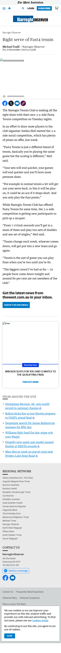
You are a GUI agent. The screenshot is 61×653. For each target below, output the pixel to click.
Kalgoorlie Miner (10, 510)
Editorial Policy (10, 597)
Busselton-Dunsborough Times (16, 492)
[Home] (9, 8)
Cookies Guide (40, 620)
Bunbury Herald (10, 488)
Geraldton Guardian (11, 499)
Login (30, 8)
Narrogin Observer (12, 32)
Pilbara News (8, 531)
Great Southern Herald (12, 503)
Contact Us (8, 591)
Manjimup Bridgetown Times (16, 517)
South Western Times (12, 535)
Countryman (8, 495)
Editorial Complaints (30, 597)
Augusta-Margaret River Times (16, 481)
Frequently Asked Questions (30, 591)
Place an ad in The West (14, 604)
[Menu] (4, 8)
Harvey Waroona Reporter (14, 506)
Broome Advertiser (11, 485)
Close (9, 636)
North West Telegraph (12, 528)
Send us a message (18, 570)
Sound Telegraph (10, 538)
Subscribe (44, 8)
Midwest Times (9, 520)
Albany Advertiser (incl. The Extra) (18, 478)
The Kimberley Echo (12, 513)
